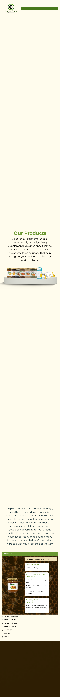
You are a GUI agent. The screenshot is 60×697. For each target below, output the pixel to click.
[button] (39, 8)
